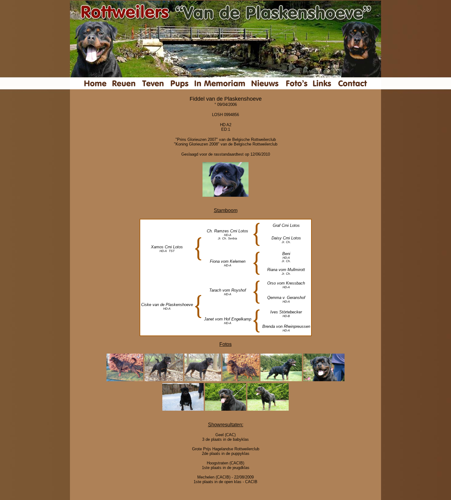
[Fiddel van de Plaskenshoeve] (225, 195)
